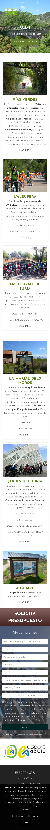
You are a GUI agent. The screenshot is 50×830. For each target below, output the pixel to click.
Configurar (18, 816)
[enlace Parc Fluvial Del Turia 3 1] (25, 263)
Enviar (25, 727)
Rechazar (33, 816)
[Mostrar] (10, 751)
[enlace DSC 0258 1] (25, 357)
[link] (11, 11)
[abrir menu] (45, 12)
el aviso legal (19, 709)
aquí (15, 735)
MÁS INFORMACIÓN (25, 41)
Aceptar (25, 823)
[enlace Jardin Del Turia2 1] (25, 460)
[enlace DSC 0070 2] (25, 567)
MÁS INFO (25, 150)
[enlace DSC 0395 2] (25, 78)
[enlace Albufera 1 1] (25, 176)
